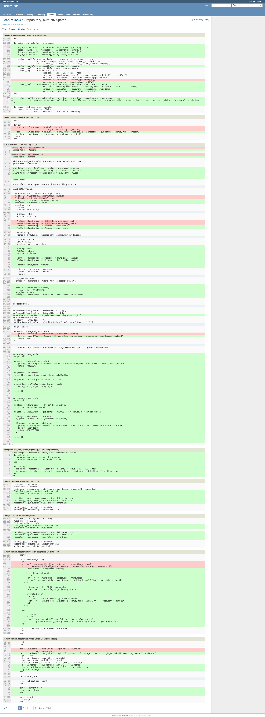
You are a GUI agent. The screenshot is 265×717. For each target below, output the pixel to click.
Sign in (252, 1)
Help (16, 1)
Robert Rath (7, 24)
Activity (30, 15)
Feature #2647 (12, 20)
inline (22, 29)
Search (208, 5)
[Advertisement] (227, 64)
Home (4, 1)
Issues (51, 15)
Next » (41, 708)
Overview (7, 15)
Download (19, 15)
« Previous (8, 708)
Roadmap (41, 15)
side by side (34, 29)
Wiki (68, 15)
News (60, 15)
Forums (76, 15)
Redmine (125, 715)
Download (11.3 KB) (201, 20)
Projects (10, 1)
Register (259, 1)
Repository (88, 15)
